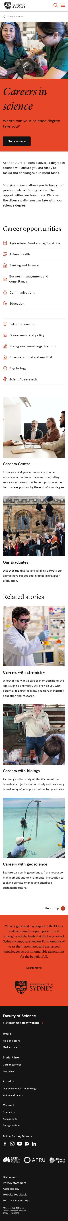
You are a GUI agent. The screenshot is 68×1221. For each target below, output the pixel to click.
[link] (13, 16)
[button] (55, 6)
